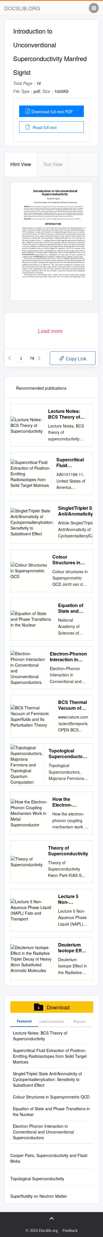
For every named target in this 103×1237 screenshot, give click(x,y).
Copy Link (75, 358)
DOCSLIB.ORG (22, 8)
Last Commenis (51, 1021)
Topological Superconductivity (37, 1178)
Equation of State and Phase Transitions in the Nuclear (73, 608)
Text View (53, 164)
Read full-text (44, 127)
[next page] (39, 358)
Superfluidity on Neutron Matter (38, 1196)
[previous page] (9, 358)
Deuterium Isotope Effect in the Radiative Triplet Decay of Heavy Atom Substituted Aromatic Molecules (73, 947)
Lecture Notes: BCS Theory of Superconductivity (68, 414)
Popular (79, 1021)
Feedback (70, 1230)
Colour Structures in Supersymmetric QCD (70, 559)
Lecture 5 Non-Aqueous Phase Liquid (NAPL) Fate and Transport (72, 899)
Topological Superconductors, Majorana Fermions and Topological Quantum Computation (68, 753)
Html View (20, 164)
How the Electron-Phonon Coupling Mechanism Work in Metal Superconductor (70, 802)
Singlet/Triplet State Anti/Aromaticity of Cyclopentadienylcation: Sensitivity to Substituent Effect (47, 1079)
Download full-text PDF (52, 111)
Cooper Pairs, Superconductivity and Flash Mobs (49, 1158)
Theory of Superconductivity (68, 850)
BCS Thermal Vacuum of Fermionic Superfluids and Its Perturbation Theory (72, 705)
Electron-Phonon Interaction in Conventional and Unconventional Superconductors (69, 656)
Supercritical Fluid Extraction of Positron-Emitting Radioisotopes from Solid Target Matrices (72, 462)
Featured (24, 1021)
